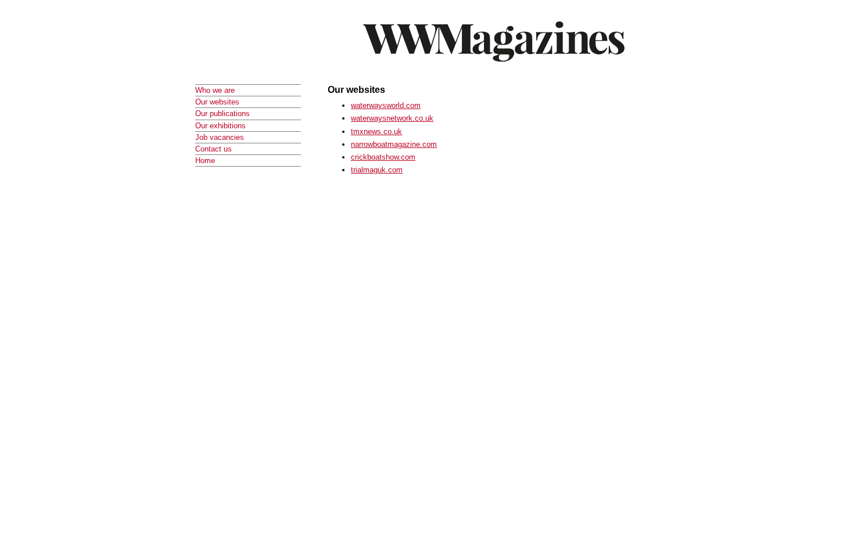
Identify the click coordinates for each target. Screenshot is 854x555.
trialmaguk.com (377, 169)
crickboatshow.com (383, 157)
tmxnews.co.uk (376, 131)
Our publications (222, 113)
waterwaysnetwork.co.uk (392, 118)
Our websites (217, 102)
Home (205, 160)
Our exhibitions (220, 125)
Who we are (215, 90)
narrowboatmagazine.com (394, 144)
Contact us (213, 149)
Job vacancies (219, 137)
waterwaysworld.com (386, 105)
